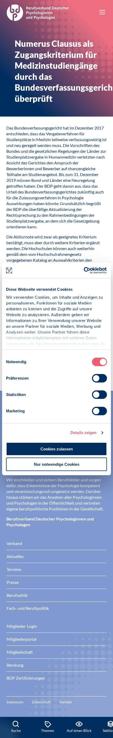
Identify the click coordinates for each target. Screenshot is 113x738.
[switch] (99, 378)
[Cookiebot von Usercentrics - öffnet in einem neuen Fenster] (84, 270)
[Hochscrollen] (103, 699)
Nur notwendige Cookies (56, 464)
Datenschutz (41, 702)
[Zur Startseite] (37, 12)
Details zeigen (83, 432)
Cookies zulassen (56, 449)
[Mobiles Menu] (102, 12)
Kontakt (65, 702)
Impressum (15, 702)
